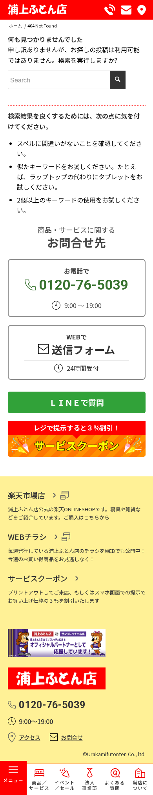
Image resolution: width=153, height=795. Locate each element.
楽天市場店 (26, 495)
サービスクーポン (37, 578)
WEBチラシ (27, 536)
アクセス (29, 737)
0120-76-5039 (83, 285)
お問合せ (72, 737)
